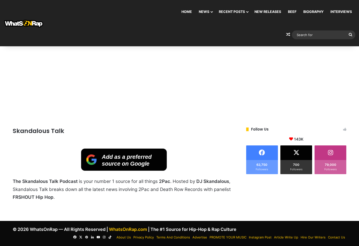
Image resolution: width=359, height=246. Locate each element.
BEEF (292, 11)
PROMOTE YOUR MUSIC (228, 237)
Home (186, 11)
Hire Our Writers (313, 237)
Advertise (199, 237)
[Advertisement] (179, 85)
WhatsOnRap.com (128, 229)
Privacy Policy (143, 237)
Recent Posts (232, 11)
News (204, 11)
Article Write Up (286, 237)
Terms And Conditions (173, 237)
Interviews (341, 11)
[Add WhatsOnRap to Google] (124, 169)
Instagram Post (260, 237)
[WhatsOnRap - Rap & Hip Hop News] (24, 23)
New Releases (267, 11)
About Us (123, 237)
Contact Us (336, 237)
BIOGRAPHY (313, 11)
